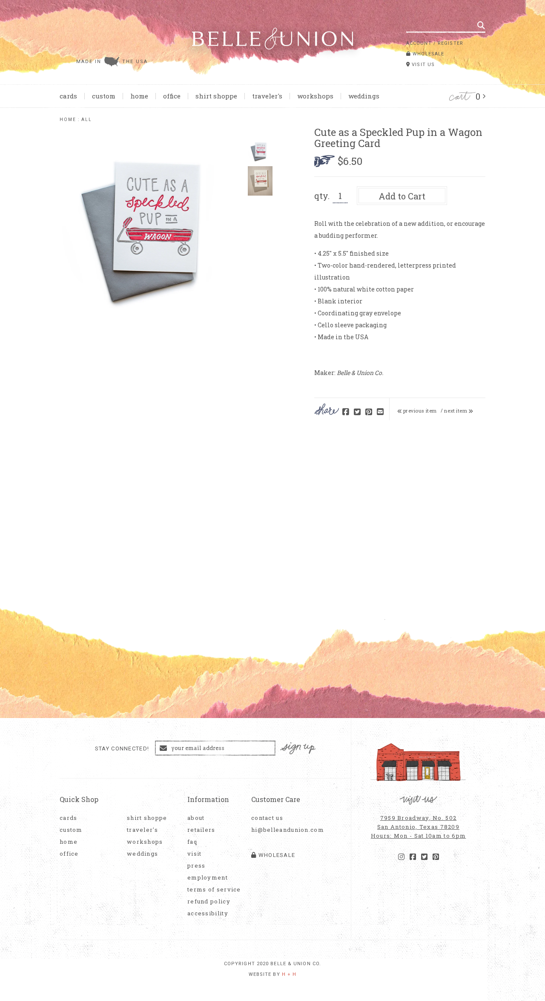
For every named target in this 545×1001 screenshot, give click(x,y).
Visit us (422, 64)
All (86, 119)
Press (196, 865)
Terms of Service (214, 889)
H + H (289, 974)
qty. (322, 195)
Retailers (201, 830)
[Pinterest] (436, 857)
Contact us (267, 818)
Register (450, 43)
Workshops (315, 96)
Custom (103, 96)
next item (456, 411)
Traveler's (267, 96)
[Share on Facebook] (345, 412)
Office (172, 96)
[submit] (481, 25)
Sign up (298, 748)
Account (419, 43)
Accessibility (207, 913)
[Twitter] (424, 857)
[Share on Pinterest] (368, 412)
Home (139, 96)
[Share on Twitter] (357, 412)
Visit (194, 854)
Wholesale (427, 54)
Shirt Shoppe (216, 96)
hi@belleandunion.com (283, 830)
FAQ (192, 842)
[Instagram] (401, 857)
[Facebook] (413, 857)
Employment (207, 877)
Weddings (363, 96)
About (196, 818)
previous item (419, 411)
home (68, 119)
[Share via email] (380, 412)
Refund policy (208, 901)
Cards (68, 96)
